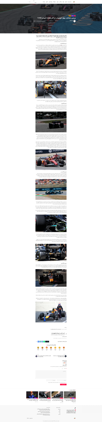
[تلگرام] (27, 418)
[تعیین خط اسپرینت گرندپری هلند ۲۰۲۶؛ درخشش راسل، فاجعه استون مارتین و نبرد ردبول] (57, 394)
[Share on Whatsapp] (38, 21)
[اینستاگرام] (35, 2)
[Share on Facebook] (40, 21)
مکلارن (61, 45)
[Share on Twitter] (39, 21)
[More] (33, 21)
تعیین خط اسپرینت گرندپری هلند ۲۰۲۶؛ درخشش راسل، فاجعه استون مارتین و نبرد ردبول (57, 400)
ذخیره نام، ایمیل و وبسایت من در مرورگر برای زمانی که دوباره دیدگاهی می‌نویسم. (57, 382)
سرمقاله (72, 15)
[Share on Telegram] (36, 21)
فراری (54, 329)
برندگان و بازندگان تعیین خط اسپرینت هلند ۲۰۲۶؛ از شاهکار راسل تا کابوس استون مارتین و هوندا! (70, 400)
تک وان (70, 15)
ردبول (60, 329)
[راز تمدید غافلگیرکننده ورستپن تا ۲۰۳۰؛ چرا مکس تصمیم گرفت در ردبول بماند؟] (32, 394)
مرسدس (58, 329)
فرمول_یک (52, 329)
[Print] (34, 21)
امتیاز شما (65, 368)
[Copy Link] (35, 21)
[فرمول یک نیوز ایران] (75, 418)
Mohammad (71, 20)
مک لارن (56, 329)
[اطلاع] (33, 0)
